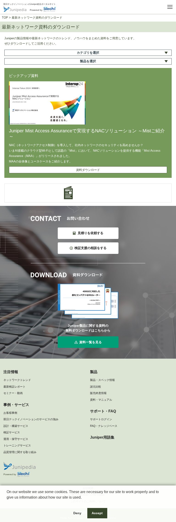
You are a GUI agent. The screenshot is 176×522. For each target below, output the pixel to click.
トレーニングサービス (17, 445)
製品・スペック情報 (102, 380)
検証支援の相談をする (90, 248)
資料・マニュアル (101, 399)
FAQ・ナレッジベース (103, 426)
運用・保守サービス (15, 439)
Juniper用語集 (102, 437)
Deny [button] (77, 513)
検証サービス (11, 432)
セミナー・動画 (13, 393)
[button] (7, 503)
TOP (5, 17)
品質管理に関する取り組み (19, 452)
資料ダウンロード (88, 170)
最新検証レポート (14, 386)
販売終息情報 (98, 393)
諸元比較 (95, 386)
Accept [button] (97, 513)
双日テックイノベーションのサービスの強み (30, 419)
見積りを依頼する (90, 233)
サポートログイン (101, 419)
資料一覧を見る (90, 342)
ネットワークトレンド (17, 380)
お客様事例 (10, 412)
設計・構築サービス (15, 426)
